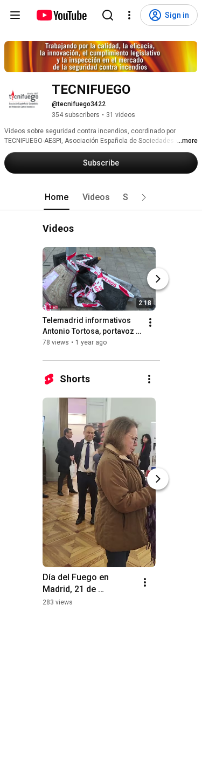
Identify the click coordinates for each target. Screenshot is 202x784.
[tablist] (101, 197)
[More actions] (150, 322)
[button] (144, 197)
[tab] (56, 197)
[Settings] (129, 15)
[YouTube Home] (61, 15)
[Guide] (15, 15)
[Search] (107, 15)
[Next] (158, 279)
